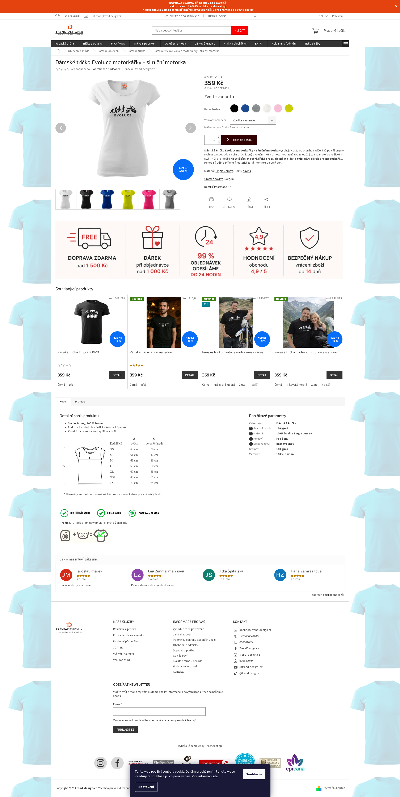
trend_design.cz (249, 655)
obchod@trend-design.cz (255, 630)
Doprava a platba (183, 650)
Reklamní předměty (125, 642)
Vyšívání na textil (123, 654)
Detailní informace (215, 187)
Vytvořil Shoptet (334, 788)
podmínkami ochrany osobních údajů (173, 720)
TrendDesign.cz (249, 648)
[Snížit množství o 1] (219, 142)
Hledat (240, 30)
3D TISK (118, 648)
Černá (61, 385)
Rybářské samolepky (191, 746)
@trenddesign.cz (250, 673)
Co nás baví (180, 656)
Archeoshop (214, 746)
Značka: (140, 69)
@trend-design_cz (251, 667)
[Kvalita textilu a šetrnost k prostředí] (90, 513)
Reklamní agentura (124, 629)
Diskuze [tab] (80, 402)
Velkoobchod (121, 660)
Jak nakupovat (217, 16)
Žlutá (242, 385)
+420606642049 (248, 636)
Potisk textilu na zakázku (128, 636)
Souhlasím (254, 774)
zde (215, 776)
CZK (321, 16)
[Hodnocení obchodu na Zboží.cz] (214, 763)
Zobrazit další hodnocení (327, 595)
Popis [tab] (63, 402)
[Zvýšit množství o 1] (219, 137)
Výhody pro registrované (182, 16)
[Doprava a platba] (141, 513)
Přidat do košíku (241, 139)
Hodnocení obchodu (185, 666)
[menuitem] (64, 43)
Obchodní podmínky (185, 645)
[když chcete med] (186, 763)
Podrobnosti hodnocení (106, 69)
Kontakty (178, 672)
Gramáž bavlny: (213, 179)
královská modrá (224, 385)
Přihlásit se (125, 729)
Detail (117, 375)
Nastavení (146, 787)
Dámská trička (286, 423)
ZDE (125, 523)
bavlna (247, 171)
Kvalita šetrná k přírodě (187, 661)
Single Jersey (224, 171)
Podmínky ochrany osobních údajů (194, 640)
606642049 (246, 642)
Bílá (71, 385)
